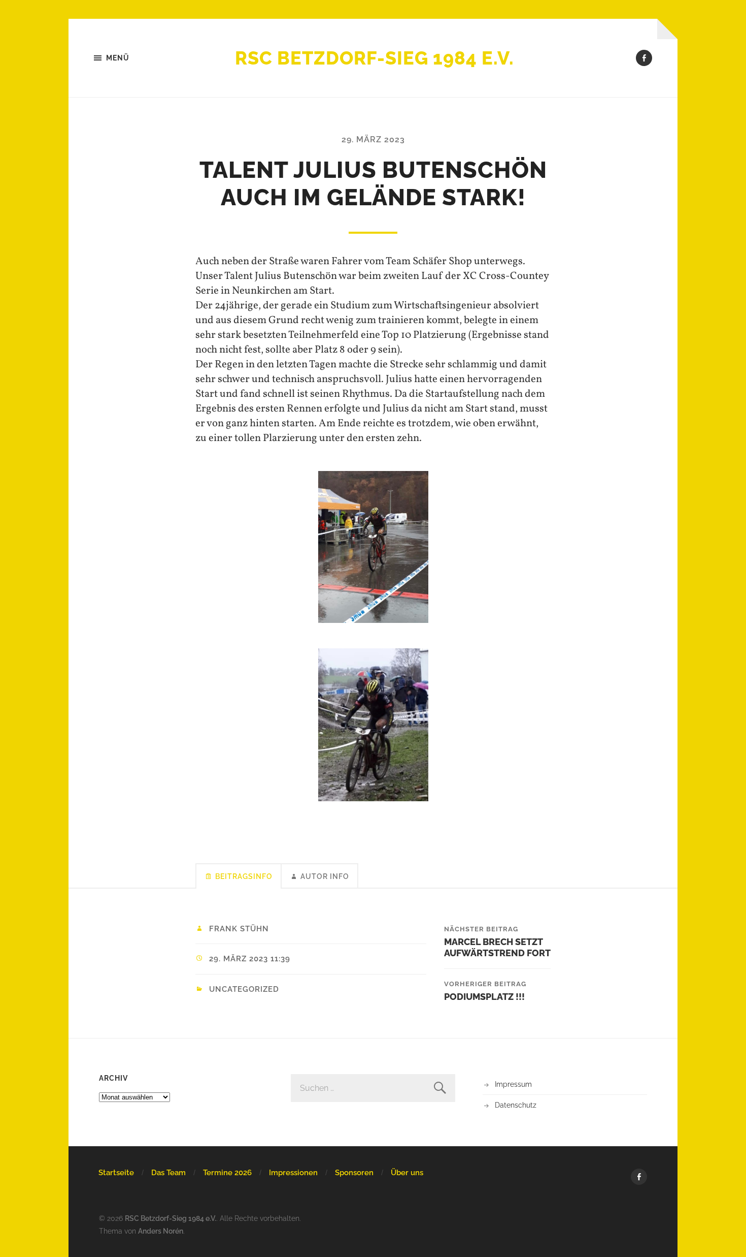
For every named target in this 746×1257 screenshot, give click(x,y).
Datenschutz (515, 1105)
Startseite (116, 1172)
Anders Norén (160, 1231)
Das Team (168, 1172)
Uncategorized (244, 989)
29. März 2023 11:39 (249, 958)
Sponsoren (354, 1172)
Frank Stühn (239, 928)
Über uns (407, 1172)
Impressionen (293, 1172)
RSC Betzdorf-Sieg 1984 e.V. (374, 58)
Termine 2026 (227, 1172)
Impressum (513, 1084)
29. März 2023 (373, 139)
